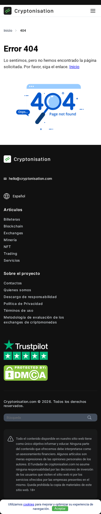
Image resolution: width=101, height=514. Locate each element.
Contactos (13, 283)
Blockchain (13, 226)
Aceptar (59, 508)
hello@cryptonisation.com (30, 178)
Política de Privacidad (23, 303)
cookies (28, 504)
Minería (10, 240)
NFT (7, 247)
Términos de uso (18, 310)
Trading (10, 253)
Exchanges (13, 233)
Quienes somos (17, 290)
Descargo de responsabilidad (30, 297)
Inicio (74, 66)
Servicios (12, 260)
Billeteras (12, 219)
